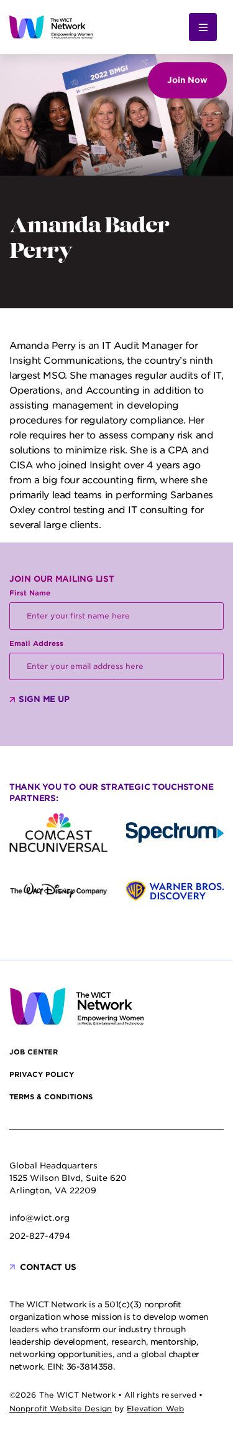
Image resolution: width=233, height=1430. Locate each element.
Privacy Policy (41, 1074)
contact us (48, 1267)
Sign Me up (44, 699)
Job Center (33, 1052)
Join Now (187, 80)
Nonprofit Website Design (60, 1408)
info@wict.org (39, 1218)
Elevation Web (155, 1408)
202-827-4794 (39, 1236)
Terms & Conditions (51, 1096)
